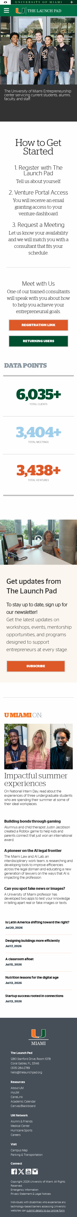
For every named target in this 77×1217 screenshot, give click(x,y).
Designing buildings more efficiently (32, 940)
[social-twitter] (21, 1171)
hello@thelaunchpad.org (26, 1072)
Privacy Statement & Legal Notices (31, 1194)
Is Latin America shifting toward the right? (37, 922)
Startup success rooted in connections (34, 996)
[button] (67, 1205)
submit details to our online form (46, 1210)
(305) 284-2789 (20, 1068)
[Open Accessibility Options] (5, 2)
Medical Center (20, 1126)
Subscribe (36, 666)
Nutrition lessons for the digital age (32, 977)
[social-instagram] (35, 1171)
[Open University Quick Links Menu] (71, 2)
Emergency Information (24, 1190)
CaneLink (17, 1097)
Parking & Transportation (27, 1154)
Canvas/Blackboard (23, 1106)
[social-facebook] (14, 1171)
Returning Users (38, 341)
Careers (16, 1135)
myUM (15, 1092)
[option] (38, 69)
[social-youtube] (28, 1171)
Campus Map (19, 1150)
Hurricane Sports (21, 1130)
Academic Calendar (23, 1101)
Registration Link (38, 325)
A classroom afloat (19, 959)
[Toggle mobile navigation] (6, 10)
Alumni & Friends (22, 1121)
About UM (17, 1088)
